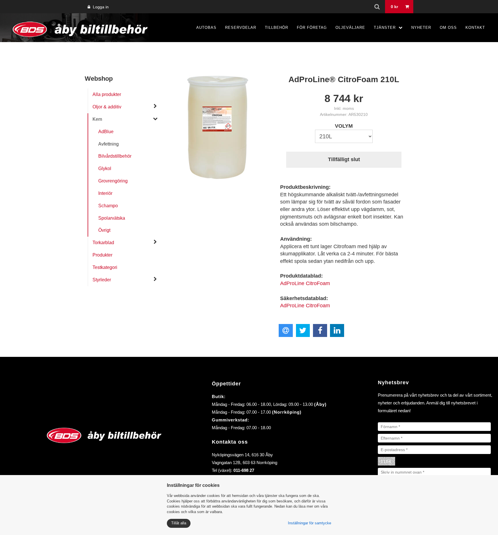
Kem (97, 119)
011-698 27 (243, 470)
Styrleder (102, 279)
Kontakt (475, 27)
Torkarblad (103, 242)
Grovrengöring (113, 180)
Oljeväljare (350, 27)
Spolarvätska (111, 218)
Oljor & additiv (107, 106)
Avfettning (108, 144)
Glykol (104, 168)
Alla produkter (107, 94)
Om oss (448, 27)
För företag (312, 27)
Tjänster (385, 27)
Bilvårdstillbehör (114, 156)
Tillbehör (276, 27)
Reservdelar (240, 27)
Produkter (102, 255)
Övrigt (104, 230)
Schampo (108, 205)
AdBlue (106, 131)
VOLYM (344, 126)
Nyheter (421, 27)
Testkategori (105, 267)
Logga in (100, 7)
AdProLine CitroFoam (305, 283)
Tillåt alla (178, 523)
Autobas (206, 27)
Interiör (105, 193)
